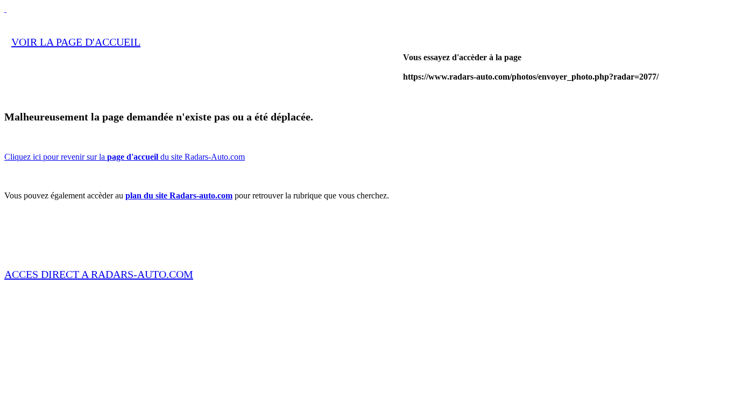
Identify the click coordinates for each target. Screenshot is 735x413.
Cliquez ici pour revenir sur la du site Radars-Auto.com (124, 156)
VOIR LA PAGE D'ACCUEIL (75, 42)
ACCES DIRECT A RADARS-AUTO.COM (98, 274)
